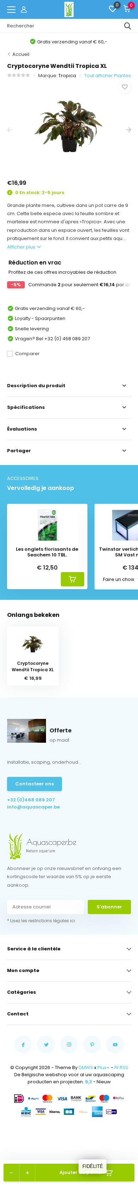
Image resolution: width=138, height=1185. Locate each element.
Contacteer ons (34, 783)
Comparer (27, 353)
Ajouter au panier (81, 1172)
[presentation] (9, 130)
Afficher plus (21, 247)
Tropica (67, 75)
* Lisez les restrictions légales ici (41, 921)
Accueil (20, 54)
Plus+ (103, 1067)
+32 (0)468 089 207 (31, 799)
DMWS (86, 1067)
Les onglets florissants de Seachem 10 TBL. (47, 551)
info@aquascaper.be (33, 807)
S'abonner (109, 906)
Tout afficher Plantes (107, 75)
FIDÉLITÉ (92, 1166)
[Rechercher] (127, 26)
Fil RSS (121, 1067)
